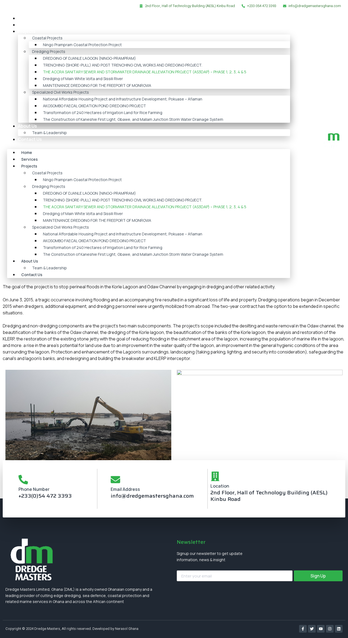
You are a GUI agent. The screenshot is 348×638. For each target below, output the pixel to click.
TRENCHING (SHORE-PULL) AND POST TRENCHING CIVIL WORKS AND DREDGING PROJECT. (122, 65)
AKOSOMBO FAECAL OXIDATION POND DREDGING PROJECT (94, 105)
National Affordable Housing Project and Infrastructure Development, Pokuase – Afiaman (122, 99)
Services (27, 25)
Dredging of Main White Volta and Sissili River (83, 78)
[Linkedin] (339, 629)
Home (24, 18)
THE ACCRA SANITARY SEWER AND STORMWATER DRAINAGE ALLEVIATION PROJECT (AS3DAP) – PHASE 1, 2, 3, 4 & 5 (144, 71)
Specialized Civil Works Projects (60, 92)
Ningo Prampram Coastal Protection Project (82, 44)
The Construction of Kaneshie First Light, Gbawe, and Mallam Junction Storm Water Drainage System (133, 119)
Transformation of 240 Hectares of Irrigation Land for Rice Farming (102, 112)
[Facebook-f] (303, 629)
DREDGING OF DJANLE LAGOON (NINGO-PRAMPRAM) (89, 58)
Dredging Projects (48, 51)
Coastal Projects (47, 37)
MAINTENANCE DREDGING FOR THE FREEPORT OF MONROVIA (97, 85)
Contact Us (30, 139)
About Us (27, 126)
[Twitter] (312, 629)
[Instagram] (330, 629)
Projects (27, 31)
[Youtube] (321, 629)
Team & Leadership (49, 132)
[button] (148, 146)
